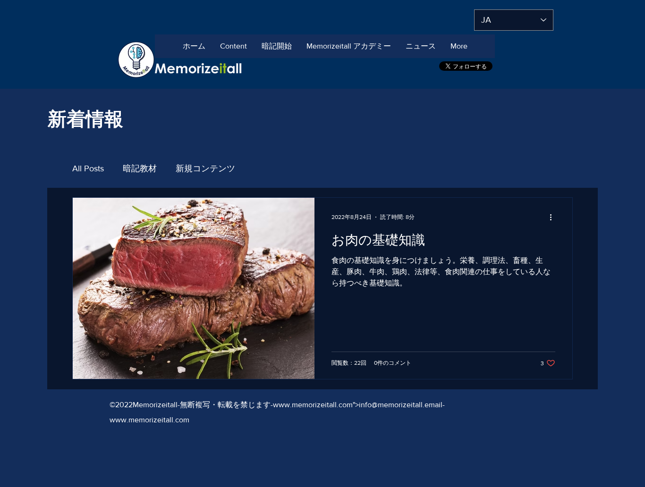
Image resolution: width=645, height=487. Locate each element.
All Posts (88, 168)
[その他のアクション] (554, 217)
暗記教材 (140, 168)
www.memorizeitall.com (313, 405)
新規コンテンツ (205, 168)
